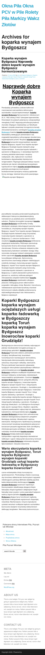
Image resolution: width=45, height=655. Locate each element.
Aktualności (10, 531)
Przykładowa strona (12, 538)
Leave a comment (19, 78)
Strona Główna (11, 541)
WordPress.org (9, 587)
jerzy (19, 75)
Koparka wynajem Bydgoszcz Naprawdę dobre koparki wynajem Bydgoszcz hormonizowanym (18, 64)
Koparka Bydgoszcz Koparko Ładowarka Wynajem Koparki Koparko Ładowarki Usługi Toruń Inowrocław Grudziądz (19, 76)
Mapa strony (10, 534)
